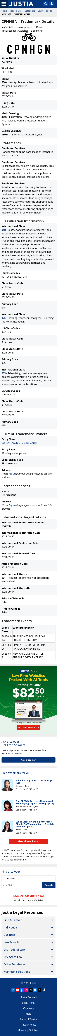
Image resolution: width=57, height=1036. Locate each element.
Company (28, 1008)
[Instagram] (26, 990)
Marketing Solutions (17, 971)
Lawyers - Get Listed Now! (28, 895)
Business (9, 935)
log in (12, 473)
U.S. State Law (13, 957)
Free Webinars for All (15, 773)
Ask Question (28, 759)
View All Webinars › (28, 841)
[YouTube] (17, 990)
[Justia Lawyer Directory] (44, 990)
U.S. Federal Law (14, 949)
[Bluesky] (35, 990)
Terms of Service (29, 1019)
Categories (29, 11)
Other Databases (15, 964)
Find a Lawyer (11, 871)
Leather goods (45, 11)
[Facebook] (22, 990)
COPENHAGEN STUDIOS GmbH (19, 442)
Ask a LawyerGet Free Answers (13, 743)
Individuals (11, 927)
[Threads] (31, 990)
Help (28, 1013)
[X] (39, 990)
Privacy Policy (28, 1024)
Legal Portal (28, 1003)
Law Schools (11, 942)
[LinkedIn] (13, 990)
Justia (4, 11)
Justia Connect (29, 997)
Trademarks (16, 11)
